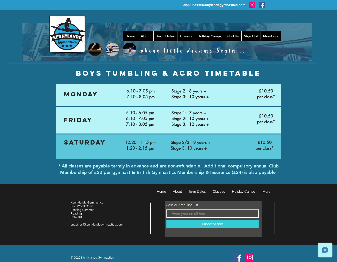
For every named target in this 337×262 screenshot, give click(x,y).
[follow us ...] (238, 257)
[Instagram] (252, 5)
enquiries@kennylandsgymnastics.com (214, 5)
